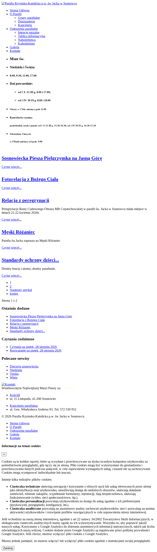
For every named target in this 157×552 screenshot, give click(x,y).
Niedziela (16, 370)
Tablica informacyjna (31, 36)
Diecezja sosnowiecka (24, 366)
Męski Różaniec (18, 232)
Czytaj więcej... (12, 167)
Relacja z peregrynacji (25, 200)
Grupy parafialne (29, 17)
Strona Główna (19, 10)
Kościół (15, 395)
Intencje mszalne (28, 32)
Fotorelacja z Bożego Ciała (30, 179)
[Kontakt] (8, 384)
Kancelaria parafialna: (24, 405)
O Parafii (15, 14)
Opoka (14, 373)
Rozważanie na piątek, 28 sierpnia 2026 (35, 350)
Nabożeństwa (27, 40)
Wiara (13, 377)
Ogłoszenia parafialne (24, 28)
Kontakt (15, 51)
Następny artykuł (21, 290)
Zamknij (8, 548)
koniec (14, 293)
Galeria (14, 47)
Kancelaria (25, 25)
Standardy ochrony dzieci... (30, 260)
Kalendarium (26, 43)
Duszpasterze (26, 21)
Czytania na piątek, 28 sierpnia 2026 (33, 347)
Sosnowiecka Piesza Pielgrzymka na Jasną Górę (52, 158)
